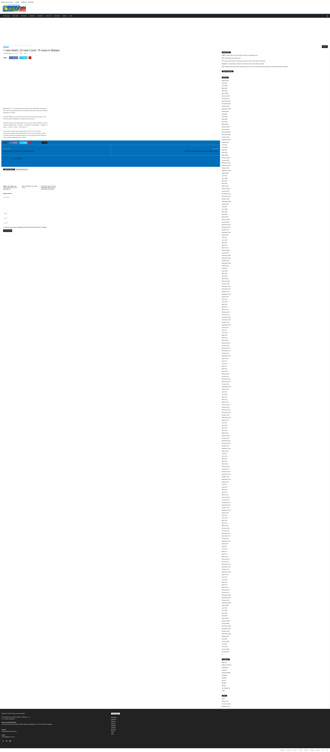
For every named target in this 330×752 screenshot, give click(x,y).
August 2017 (225, 358)
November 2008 (226, 628)
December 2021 (226, 224)
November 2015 (226, 412)
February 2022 (226, 219)
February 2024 (226, 157)
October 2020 (225, 260)
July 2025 (224, 114)
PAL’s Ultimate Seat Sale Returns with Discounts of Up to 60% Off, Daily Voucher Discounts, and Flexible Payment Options (255, 66)
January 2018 (225, 345)
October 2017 (225, 353)
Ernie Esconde (7, 53)
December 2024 (226, 132)
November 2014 (226, 443)
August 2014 (225, 451)
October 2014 (225, 446)
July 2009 (224, 608)
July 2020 (224, 268)
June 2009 (225, 610)
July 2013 (224, 484)
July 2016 (224, 392)
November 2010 (226, 567)
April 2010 (224, 585)
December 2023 (226, 163)
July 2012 (224, 515)
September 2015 (226, 417)
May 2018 (224, 335)
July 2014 (224, 453)
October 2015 (225, 415)
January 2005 (225, 649)
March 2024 (225, 155)
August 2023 (225, 173)
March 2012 (225, 525)
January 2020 (225, 284)
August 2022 (225, 204)
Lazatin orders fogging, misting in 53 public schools (201, 151)
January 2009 (225, 623)
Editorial (113, 721)
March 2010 (225, 587)
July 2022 (224, 206)
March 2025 (225, 124)
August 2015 (225, 420)
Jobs (112, 734)
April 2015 (224, 430)
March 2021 (225, 248)
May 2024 (224, 150)
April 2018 (224, 338)
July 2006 (224, 639)
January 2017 (225, 376)
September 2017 (226, 356)
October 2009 (225, 600)
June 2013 (225, 487)
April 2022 (224, 214)
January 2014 (225, 469)
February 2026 (226, 96)
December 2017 (226, 348)
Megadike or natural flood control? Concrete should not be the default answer (243, 64)
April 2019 (224, 307)
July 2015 (224, 423)
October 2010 (225, 569)
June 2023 (225, 178)
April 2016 (224, 399)
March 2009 (225, 618)
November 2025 (226, 103)
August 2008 (225, 636)
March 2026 (225, 93)
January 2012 (225, 531)
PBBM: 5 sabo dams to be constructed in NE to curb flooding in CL (10, 187)
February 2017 (226, 374)
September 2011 (226, 541)
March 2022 (225, 217)
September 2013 (226, 479)
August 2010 (225, 574)
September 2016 (226, 386)
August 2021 (225, 235)
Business (224, 662)
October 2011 (225, 538)
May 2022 (224, 212)
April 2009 (224, 615)
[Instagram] (7, 741)
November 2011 (226, 536)
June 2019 (225, 302)
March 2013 (225, 495)
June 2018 (225, 332)
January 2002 (225, 652)
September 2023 (226, 170)
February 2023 (226, 188)
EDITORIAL (24, 16)
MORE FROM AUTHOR (21, 169)
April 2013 (224, 492)
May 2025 (224, 119)
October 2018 (225, 322)
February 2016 (226, 405)
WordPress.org (226, 706)
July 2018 (224, 330)
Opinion (224, 680)
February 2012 (226, 528)
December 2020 (226, 255)
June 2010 (225, 579)
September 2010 (226, 572)
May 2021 (224, 242)
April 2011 (224, 554)
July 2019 (224, 299)
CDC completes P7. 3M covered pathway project (18, 151)
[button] (327, 16)
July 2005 (224, 644)
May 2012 (224, 520)
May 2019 (224, 304)
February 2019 (226, 312)
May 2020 (224, 273)
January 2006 (225, 641)
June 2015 (225, 425)
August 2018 (225, 327)
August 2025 (225, 111)
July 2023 (224, 176)
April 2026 (224, 91)
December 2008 (226, 626)
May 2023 (224, 181)
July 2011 (224, 546)
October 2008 (225, 631)
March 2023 (225, 186)
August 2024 (225, 142)
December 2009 (226, 595)
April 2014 (224, 461)
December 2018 (226, 317)
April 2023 (224, 183)
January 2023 (225, 191)
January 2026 (225, 98)
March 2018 (225, 340)
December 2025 (226, 101)
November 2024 (226, 134)
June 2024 (225, 147)
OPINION (32, 16)
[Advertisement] (165, 31)
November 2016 (226, 381)
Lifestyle (224, 678)
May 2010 (224, 582)
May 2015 (224, 428)
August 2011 (225, 543)
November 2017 (226, 350)
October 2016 (225, 384)
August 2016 (225, 389)
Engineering (225, 667)
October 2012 (225, 507)
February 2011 (226, 559)
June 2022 (225, 209)
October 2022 (225, 199)
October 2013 (225, 477)
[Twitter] (10, 741)
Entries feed (225, 701)
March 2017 (225, 371)
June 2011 (225, 549)
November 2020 (226, 258)
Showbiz (224, 683)
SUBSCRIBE (30, 2)
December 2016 (226, 379)
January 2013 (225, 500)
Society (224, 685)
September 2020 (226, 263)
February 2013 (226, 497)
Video (223, 690)
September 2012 (226, 510)
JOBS (70, 16)
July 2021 (224, 237)
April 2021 (224, 245)
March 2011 (225, 556)
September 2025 (226, 109)
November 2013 (226, 474)
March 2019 (225, 309)
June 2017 (225, 363)
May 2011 (224, 551)
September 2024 (226, 139)
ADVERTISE (24, 2)
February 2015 (226, 435)
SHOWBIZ (40, 16)
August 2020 (225, 266)
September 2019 (226, 294)
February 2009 (226, 621)
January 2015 (225, 438)
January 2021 (225, 253)
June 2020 (225, 271)
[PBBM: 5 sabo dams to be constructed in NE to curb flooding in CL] (11, 178)
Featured (224, 670)
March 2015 (225, 433)
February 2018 (226, 343)
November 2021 (226, 227)
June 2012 (225, 518)
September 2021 (226, 232)
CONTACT (17, 2)
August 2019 (225, 296)
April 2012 (224, 523)
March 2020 (225, 278)
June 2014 (225, 456)
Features (113, 719)
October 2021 (225, 230)
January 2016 (225, 407)
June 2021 (225, 240)
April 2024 (224, 152)
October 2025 (225, 106)
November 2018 (226, 320)
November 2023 (226, 165)
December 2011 (226, 533)
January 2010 (225, 592)
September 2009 (226, 603)
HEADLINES (6, 16)
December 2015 (226, 410)
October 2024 (225, 137)
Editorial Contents (226, 665)
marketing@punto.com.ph (8, 737)
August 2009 (225, 605)
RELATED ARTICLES (9, 169)
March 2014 (225, 464)
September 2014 (226, 448)
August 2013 (225, 482)
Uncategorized (226, 688)
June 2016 (225, 394)
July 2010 (224, 577)
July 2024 (224, 145)
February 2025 (226, 127)
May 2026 (224, 88)
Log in (223, 699)
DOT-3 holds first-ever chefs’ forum (29, 186)
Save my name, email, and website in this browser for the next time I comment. (26, 227)
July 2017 (224, 361)
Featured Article (226, 672)
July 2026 (224, 83)
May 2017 (224, 366)
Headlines (9, 45)
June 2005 (225, 646)
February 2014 (226, 466)
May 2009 (224, 613)
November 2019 (226, 289)
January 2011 (225, 561)
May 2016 (224, 397)
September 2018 (226, 325)
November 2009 (226, 597)
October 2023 (225, 168)
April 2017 (224, 368)
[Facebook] (3, 741)
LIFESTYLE (49, 16)
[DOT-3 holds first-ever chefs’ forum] (30, 178)
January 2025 (225, 129)
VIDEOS (64, 16)
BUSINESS (57, 16)
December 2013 (226, 471)
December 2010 (226, 564)
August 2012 (225, 513)
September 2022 (226, 201)
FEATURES (15, 16)
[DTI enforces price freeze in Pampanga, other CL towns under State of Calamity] (49, 178)
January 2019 (225, 314)
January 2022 (225, 222)
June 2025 (225, 116)
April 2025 (224, 121)
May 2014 (224, 459)
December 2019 (226, 286)
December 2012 (226, 502)
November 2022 (226, 196)
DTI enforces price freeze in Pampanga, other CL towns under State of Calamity (48, 187)
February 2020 (226, 281)
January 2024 (225, 160)
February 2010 (226, 590)
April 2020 (224, 276)
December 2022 (226, 194)
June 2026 (225, 85)
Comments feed (226, 704)
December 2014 (226, 441)
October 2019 (225, 291)
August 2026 (225, 80)
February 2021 (226, 250)
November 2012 (226, 505)
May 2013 (224, 489)
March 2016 (225, 402)
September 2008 (226, 633)
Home (4, 45)
